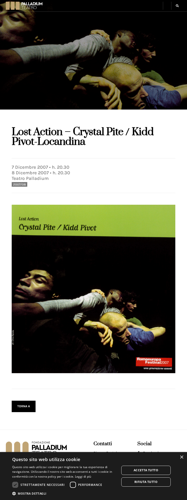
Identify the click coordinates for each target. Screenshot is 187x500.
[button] (167, 6)
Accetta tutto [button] (146, 470)
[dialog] (93, 476)
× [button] (181, 457)
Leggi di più (83, 476)
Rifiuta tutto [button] (146, 482)
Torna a (23, 406)
